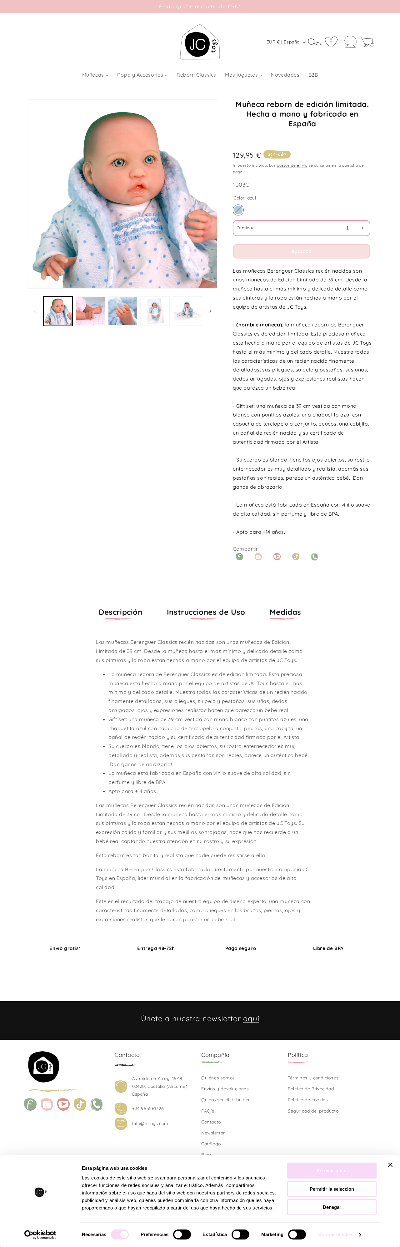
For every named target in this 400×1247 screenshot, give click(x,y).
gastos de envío (292, 165)
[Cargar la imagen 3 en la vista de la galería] (122, 311)
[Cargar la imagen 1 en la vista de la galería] (57, 311)
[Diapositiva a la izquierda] (35, 311)
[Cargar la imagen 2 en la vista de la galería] (90, 311)
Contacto (211, 1122)
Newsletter (213, 1133)
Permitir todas (332, 1170)
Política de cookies (308, 1100)
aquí (251, 1018)
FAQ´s (207, 1111)
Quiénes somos (218, 1078)
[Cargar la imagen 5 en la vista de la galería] (187, 311)
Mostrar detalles (335, 1234)
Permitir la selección (332, 1189)
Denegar (332, 1207)
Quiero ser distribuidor (225, 1100)
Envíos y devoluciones (225, 1089)
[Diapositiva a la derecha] (210, 311)
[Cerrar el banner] (390, 1165)
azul (238, 209)
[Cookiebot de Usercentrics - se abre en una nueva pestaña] (40, 1234)
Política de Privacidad (311, 1089)
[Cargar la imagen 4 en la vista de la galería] (154, 311)
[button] (316, 42)
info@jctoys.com (150, 1123)
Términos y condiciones (313, 1078)
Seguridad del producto (313, 1111)
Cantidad (246, 227)
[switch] (182, 1234)
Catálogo (211, 1144)
